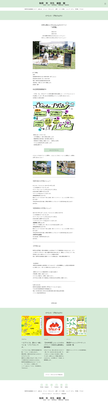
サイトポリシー (56, 393)
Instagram (47, 386)
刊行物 (76, 9)
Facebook (56, 386)
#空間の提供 (54, 303)
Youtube (41, 386)
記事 (56, 9)
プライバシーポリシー (47, 393)
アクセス (81, 9)
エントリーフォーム (54, 150)
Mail (61, 386)
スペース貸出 (62, 9)
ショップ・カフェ (70, 9)
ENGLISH (64, 393)
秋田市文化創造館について (31, 9)
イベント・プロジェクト (48, 9)
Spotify (66, 386)
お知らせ (40, 9)
